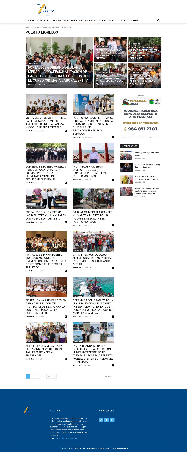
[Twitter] (101, 420)
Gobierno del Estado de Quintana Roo (45, 27)
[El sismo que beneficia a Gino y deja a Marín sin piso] (126, 167)
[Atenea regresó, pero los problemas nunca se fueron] (126, 179)
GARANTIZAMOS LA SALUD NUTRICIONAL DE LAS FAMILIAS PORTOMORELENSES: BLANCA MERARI (92, 259)
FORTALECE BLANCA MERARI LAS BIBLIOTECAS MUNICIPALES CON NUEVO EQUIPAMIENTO (46, 215)
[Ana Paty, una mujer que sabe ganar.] (126, 155)
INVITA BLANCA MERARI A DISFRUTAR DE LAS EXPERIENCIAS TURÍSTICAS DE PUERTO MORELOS (92, 171)
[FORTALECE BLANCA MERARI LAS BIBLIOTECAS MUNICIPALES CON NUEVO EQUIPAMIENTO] (46, 199)
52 (49, 376)
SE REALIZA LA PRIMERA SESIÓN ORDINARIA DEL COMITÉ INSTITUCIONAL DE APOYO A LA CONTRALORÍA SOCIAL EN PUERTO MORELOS (46, 307)
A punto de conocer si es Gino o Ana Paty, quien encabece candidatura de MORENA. (148, 190)
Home (28, 27)
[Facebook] (106, 420)
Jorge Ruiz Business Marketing (116, 448)
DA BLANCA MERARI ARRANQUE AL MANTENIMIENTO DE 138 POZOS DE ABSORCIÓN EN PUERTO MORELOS (92, 217)
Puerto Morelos (34, 63)
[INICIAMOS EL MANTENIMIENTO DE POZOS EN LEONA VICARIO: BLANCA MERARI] (110, 75)
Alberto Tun (30, 131)
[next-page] (54, 376)
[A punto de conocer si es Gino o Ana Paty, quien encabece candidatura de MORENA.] (126, 191)
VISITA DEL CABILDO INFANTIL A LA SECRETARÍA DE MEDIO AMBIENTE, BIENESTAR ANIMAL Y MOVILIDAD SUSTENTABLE (46, 122)
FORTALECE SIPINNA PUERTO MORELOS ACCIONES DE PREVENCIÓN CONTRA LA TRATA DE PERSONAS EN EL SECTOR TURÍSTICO (46, 261)
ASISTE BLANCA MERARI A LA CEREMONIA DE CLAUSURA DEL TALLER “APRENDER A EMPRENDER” (45, 350)
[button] (158, 20)
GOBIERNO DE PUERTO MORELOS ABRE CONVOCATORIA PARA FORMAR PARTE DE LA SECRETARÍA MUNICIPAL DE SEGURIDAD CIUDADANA (46, 173)
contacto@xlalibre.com (68, 438)
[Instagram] (112, 420)
